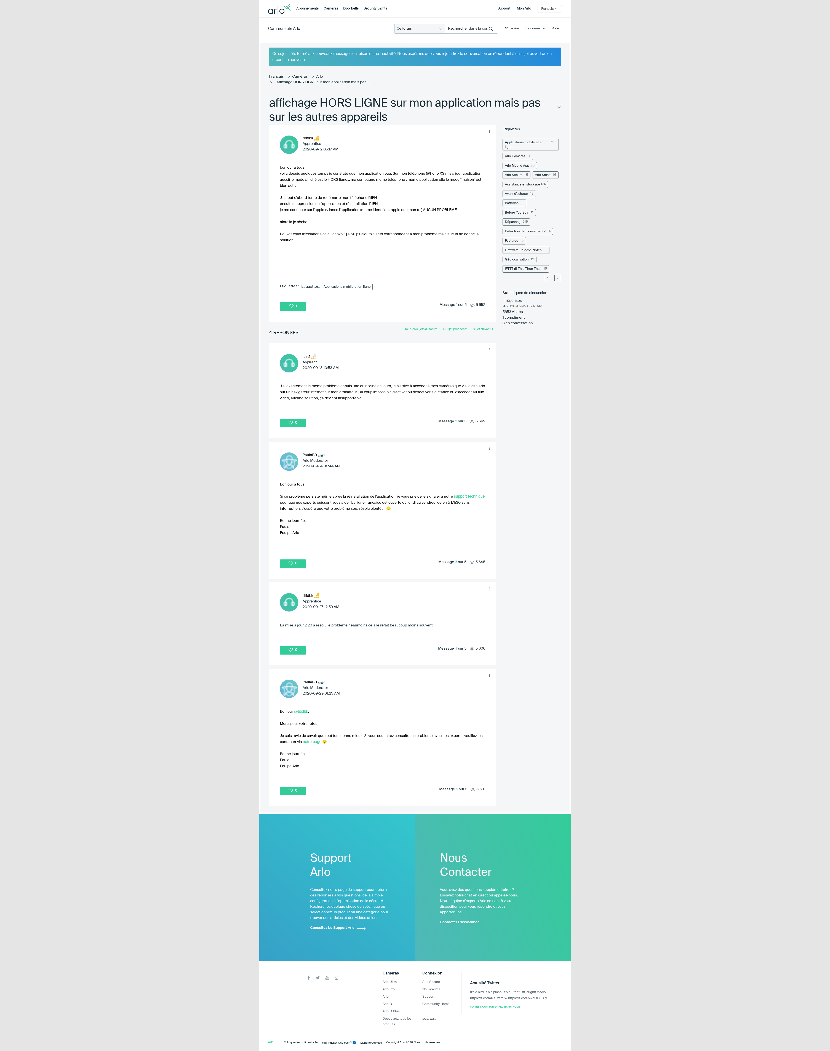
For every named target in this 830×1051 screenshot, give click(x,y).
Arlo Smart (543, 175)
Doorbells (351, 8)
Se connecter (535, 28)
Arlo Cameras (515, 156)
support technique (469, 496)
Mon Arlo (524, 8)
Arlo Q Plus (391, 1011)
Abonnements (307, 8)
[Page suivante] (557, 278)
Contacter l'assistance (460, 922)
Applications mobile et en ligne (347, 286)
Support (504, 8)
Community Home (436, 1004)
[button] (489, 131)
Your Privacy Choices (335, 1042)
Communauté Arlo (284, 29)
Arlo (319, 76)
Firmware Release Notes (523, 250)
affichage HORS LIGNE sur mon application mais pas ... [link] (323, 82)
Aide (555, 28)
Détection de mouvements (525, 231)
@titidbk (301, 711)
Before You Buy (516, 212)
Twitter (318, 978)
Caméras (300, 76)
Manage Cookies (371, 1042)
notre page (312, 742)
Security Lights (375, 8)
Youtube (327, 978)
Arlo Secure (514, 175)
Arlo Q (387, 1004)
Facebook (308, 978)
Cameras (331, 8)
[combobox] (471, 29)
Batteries (512, 203)
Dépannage (513, 222)
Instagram (336, 978)
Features (511, 240)
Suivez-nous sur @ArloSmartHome (495, 1007)
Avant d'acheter (516, 193)
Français (276, 76)
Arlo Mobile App (517, 165)
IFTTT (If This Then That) (523, 268)
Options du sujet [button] (558, 108)
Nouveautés (431, 989)
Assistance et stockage (522, 184)
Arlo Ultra (390, 982)
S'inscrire (512, 28)
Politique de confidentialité (301, 1042)
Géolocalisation (517, 259)
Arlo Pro (389, 989)
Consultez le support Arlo (332, 928)
